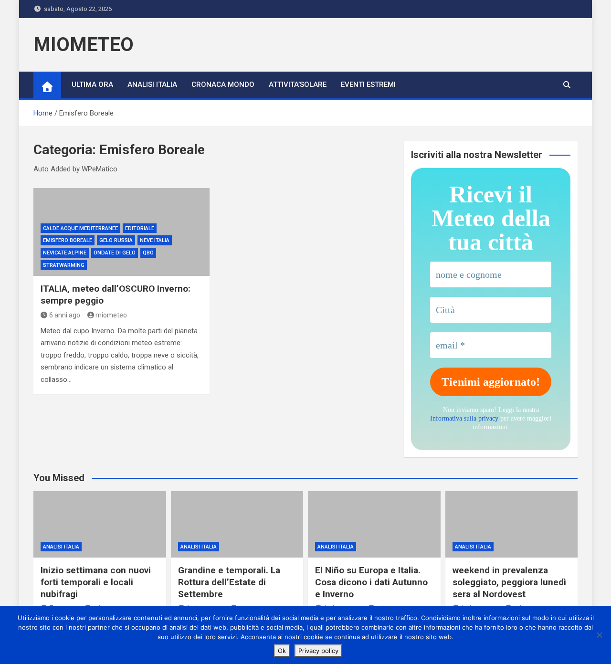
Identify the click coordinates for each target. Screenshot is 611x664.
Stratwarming (63, 265)
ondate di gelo (115, 253)
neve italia (154, 240)
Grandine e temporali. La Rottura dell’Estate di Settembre (229, 582)
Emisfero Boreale (67, 240)
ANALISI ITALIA (152, 84)
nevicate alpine (64, 253)
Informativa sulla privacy (464, 418)
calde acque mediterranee (80, 228)
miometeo (111, 315)
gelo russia (116, 240)
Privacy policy (318, 650)
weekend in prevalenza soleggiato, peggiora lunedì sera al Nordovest (509, 582)
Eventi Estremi (368, 84)
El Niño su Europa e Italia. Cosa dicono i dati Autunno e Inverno (371, 582)
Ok (282, 650)
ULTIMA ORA (92, 84)
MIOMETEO (83, 44)
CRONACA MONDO (222, 84)
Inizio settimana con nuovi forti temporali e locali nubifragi (96, 582)
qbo (148, 253)
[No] (599, 635)
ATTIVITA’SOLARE (298, 84)
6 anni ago (64, 315)
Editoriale (139, 228)
